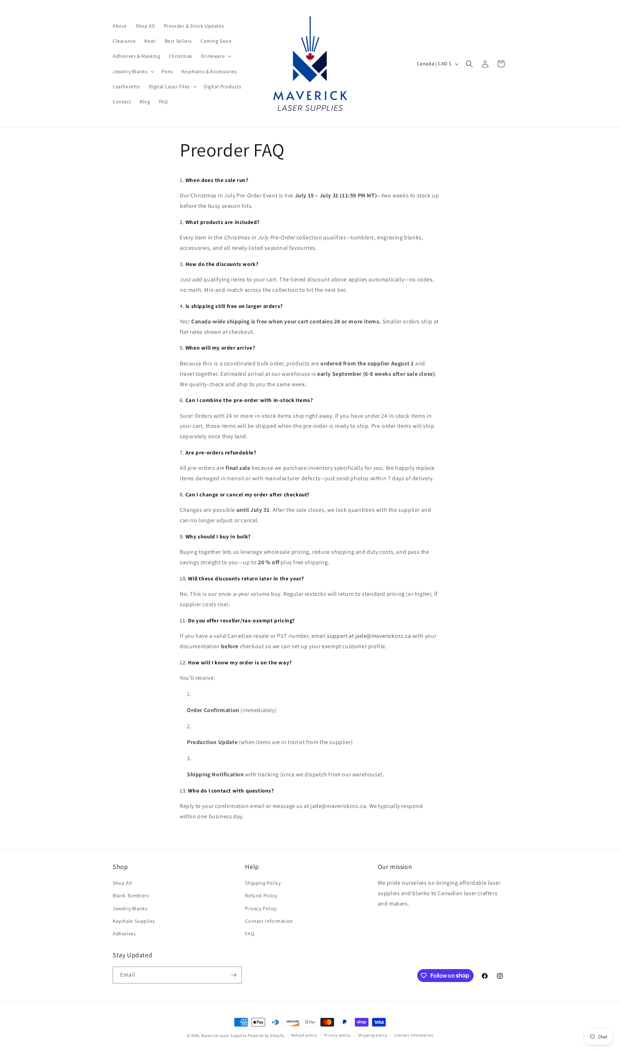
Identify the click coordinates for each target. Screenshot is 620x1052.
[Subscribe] (233, 975)
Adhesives (124, 933)
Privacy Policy (260, 908)
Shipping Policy (263, 883)
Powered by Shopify (266, 1035)
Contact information (413, 1035)
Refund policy (304, 1035)
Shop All (122, 883)
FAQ (249, 933)
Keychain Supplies (134, 921)
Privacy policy (337, 1035)
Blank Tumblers (131, 895)
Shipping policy (373, 1035)
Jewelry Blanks (130, 908)
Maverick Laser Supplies (224, 1035)
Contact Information (269, 921)
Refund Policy (261, 895)
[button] (215, 56)
